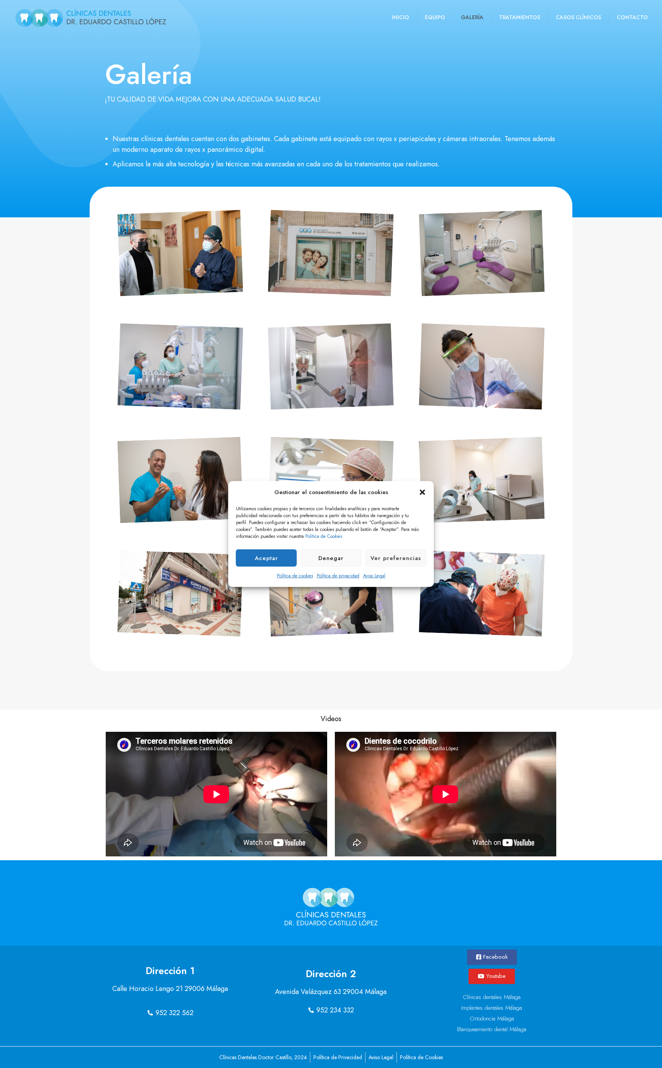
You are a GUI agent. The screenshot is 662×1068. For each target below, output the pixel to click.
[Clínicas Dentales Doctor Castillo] (90, 17)
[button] (422, 492)
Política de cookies (295, 575)
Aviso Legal (374, 575)
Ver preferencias (395, 558)
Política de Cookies (323, 536)
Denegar (331, 558)
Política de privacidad (338, 575)
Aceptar (266, 558)
